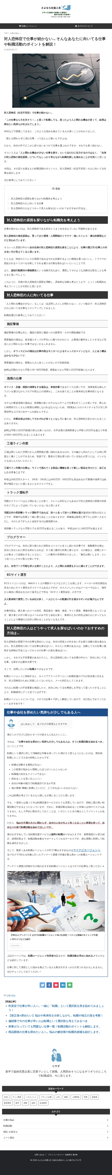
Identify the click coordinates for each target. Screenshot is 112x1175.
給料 (33, 1103)
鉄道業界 (43, 1103)
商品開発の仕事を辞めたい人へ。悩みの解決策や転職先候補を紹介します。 (54, 1032)
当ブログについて (85, 26)
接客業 (94, 1097)
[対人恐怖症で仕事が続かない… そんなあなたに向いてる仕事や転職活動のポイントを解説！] (63, 985)
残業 (25, 1103)
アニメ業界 (16, 1097)
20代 (6, 1097)
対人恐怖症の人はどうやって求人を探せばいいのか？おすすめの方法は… (49, 208)
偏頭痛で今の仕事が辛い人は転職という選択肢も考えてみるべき (48, 1021)
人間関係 (75, 1097)
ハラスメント (31, 1097)
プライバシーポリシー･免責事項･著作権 (62, 1155)
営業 (85, 1097)
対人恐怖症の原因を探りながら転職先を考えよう (36, 198)
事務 (66, 1097)
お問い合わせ (39, 1155)
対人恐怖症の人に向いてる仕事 (27, 203)
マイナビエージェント (87, 850)
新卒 (17, 1103)
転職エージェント (29, 26)
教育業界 (7, 1103)
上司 (58, 1097)
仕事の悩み (11, 995)
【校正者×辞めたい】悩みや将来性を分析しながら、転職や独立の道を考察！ (55, 1015)
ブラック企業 (46, 1097)
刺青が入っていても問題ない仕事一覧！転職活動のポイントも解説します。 (54, 1026)
